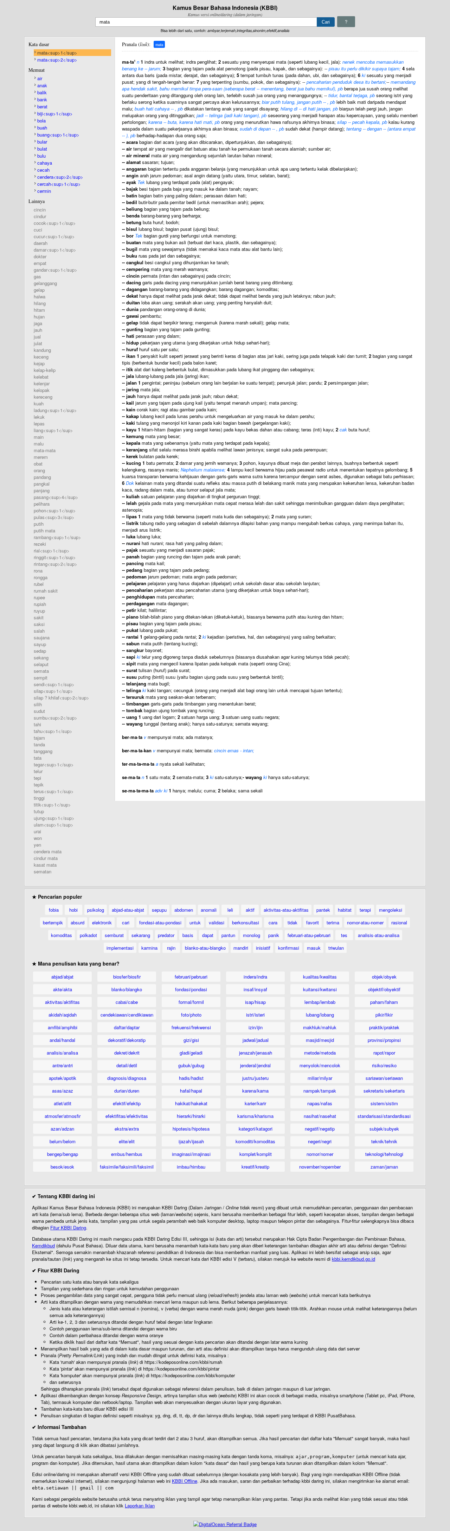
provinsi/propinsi (384, 1040)
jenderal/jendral (255, 1065)
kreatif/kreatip (255, 1166)
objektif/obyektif (384, 989)
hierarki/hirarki (191, 1116)
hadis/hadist (191, 1078)
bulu (41, 155)
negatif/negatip (320, 1128)
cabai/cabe (127, 1002)
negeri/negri (320, 1141)
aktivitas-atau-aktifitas (286, 909)
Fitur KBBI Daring (68, 1227)
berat (42, 106)
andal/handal (62, 1040)
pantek (323, 909)
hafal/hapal (191, 1090)
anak (42, 85)
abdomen (183, 909)
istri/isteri (255, 1014)
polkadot (88, 935)
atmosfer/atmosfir (63, 1116)
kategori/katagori (255, 1128)
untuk (195, 922)
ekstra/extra (127, 1128)
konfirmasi (288, 947)
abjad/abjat (62, 976)
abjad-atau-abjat (128, 909)
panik (273, 935)
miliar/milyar (320, 1078)
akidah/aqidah (63, 1014)
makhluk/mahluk (319, 1027)
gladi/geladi (191, 1052)
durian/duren (126, 1090)
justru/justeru (255, 1078)
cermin (44, 191)
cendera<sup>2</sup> (60, 176)
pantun (228, 935)
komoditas (61, 935)
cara (273, 922)
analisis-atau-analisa (378, 935)
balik (42, 92)
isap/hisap (255, 1002)
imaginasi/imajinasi (191, 1154)
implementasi (120, 947)
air (39, 78)
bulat (42, 148)
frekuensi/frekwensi (191, 1027)
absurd (77, 922)
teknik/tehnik (384, 1141)
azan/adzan (62, 1128)
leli (230, 909)
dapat (207, 935)
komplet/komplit (255, 1154)
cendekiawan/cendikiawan (127, 1014)
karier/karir (255, 1103)
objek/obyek (384, 976)
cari (125, 922)
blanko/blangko (126, 989)
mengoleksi (390, 909)
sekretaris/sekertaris (384, 1090)
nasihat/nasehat (320, 1116)
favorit (312, 922)
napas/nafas (319, 1103)
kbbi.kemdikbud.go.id (353, 1258)
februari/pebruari (191, 976)
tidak (292, 922)
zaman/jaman (384, 1166)
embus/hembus (126, 1154)
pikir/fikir (384, 1014)
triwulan (336, 947)
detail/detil (126, 1065)
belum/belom (63, 1141)
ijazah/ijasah (191, 1141)
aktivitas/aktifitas (62, 1002)
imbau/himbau (191, 1166)
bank (42, 99)
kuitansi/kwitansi (320, 989)
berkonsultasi (245, 922)
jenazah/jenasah (255, 1052)
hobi (73, 909)
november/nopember (320, 1166)
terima (333, 922)
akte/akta (62, 989)
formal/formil (191, 1002)
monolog (251, 935)
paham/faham (384, 1002)
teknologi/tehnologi (384, 1154)
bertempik (53, 922)
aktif (250, 909)
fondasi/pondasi (191, 989)
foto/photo (191, 1014)
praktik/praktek (384, 1027)
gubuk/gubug (191, 1065)
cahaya (44, 162)
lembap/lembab (319, 1002)
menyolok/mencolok (320, 1065)
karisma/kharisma (255, 1116)
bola (41, 120)
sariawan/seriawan (384, 1078)
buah (42, 127)
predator (166, 935)
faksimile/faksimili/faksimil (127, 1166)
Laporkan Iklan (140, 1505)
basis (187, 935)
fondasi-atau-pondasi (160, 922)
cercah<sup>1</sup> (59, 184)
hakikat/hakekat (191, 1103)
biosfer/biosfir (127, 976)
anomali (209, 909)
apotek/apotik (62, 1078)
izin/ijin (256, 1027)
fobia (54, 909)
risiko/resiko (384, 1065)
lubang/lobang (320, 1014)
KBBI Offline (184, 1481)
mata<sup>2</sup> (57, 59)
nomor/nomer (320, 1154)
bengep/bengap (62, 1154)
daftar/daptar (127, 1027)
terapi (365, 909)
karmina (149, 947)
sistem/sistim (384, 1103)
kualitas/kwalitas (320, 976)
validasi (216, 922)
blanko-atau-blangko (205, 947)
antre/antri (62, 1065)
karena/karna (255, 1090)
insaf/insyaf (255, 989)
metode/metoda (320, 1052)
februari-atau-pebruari (309, 935)
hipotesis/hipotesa (191, 1128)
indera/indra (255, 976)
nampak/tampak (319, 1090)
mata (159, 44)
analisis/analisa (62, 1052)
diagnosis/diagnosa (126, 1078)
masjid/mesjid (320, 1040)
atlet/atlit (62, 1103)
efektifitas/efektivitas (126, 1116)
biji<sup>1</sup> (55, 113)
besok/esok (62, 1166)
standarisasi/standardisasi (384, 1116)
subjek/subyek (384, 1128)
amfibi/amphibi (62, 1027)
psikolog (95, 909)
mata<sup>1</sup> (57, 52)
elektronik (102, 922)
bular (42, 141)
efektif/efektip (127, 1103)
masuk (314, 947)
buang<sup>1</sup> (58, 134)
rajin (171, 947)
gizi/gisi (191, 1040)
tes (344, 935)
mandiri (240, 947)
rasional (399, 922)
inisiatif (263, 947)
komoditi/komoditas (255, 1141)
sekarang (140, 935)
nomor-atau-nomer (365, 922)
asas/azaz (62, 1090)
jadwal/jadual (256, 1040)
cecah (43, 169)
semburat (114, 935)
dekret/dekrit (127, 1052)
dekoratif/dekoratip (127, 1040)
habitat (345, 909)
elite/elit (127, 1141)
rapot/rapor (384, 1052)
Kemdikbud (43, 1245)
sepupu (159, 909)
